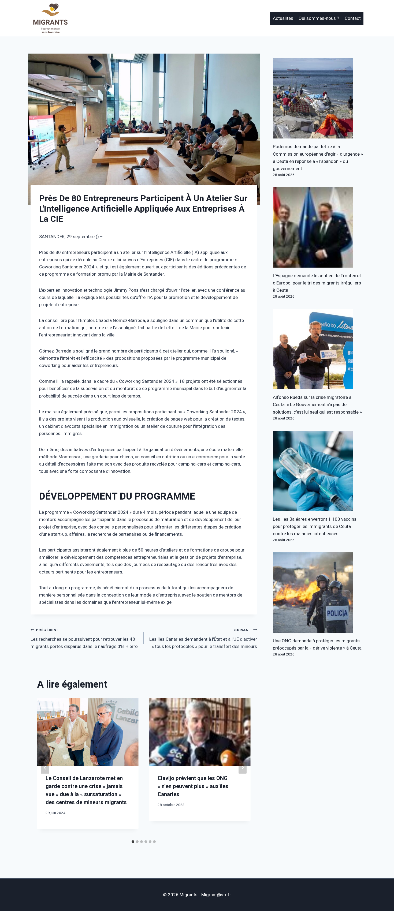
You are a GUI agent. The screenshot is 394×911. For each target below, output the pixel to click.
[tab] (133, 841)
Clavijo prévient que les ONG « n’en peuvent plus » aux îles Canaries (193, 786)
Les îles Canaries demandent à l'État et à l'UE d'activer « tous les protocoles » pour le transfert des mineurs (203, 638)
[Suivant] (243, 768)
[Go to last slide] (45, 768)
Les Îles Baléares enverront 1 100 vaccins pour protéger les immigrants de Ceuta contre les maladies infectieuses (314, 526)
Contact (353, 18)
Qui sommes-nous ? (319, 18)
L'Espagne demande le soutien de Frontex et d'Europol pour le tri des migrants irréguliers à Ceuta (317, 283)
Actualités (283, 18)
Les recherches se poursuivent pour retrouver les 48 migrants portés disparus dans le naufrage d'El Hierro (84, 638)
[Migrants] (51, 18)
